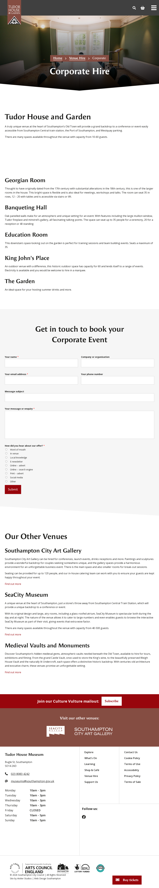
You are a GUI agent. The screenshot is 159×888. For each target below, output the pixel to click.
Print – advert (17, 473)
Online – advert (17, 465)
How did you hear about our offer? (25, 445)
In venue (14, 453)
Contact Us (131, 752)
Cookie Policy (132, 758)
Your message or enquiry (20, 408)
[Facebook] (85, 818)
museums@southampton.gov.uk (32, 781)
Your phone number (92, 374)
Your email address (16, 374)
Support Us (91, 782)
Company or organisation (95, 356)
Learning (89, 764)
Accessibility (131, 770)
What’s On (90, 758)
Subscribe (111, 701)
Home (57, 58)
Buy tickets (130, 880)
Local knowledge (18, 457)
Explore (88, 752)
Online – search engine (21, 469)
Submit (13, 489)
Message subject (14, 391)
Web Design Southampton (47, 878)
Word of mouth (18, 449)
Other (13, 481)
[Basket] (144, 8)
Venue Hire (77, 58)
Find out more (13, 584)
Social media (16, 477)
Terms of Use (132, 764)
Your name (12, 356)
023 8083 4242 (20, 774)
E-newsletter (16, 461)
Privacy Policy (132, 776)
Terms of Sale (132, 782)
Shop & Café (91, 770)
